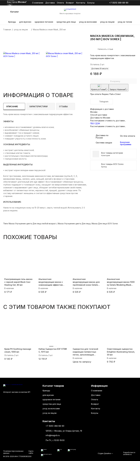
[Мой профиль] (117, 11)
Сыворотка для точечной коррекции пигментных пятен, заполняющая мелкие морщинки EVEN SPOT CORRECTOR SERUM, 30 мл (87, 352)
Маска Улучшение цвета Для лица (74, 223)
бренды (12, 22)
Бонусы (90, 3)
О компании (37, 3)
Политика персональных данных (13, 452)
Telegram (103, 101)
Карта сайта (31, 452)
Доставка (50, 3)
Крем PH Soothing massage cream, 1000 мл (17, 350)
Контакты (80, 3)
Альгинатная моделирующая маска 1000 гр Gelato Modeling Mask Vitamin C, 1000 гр (121, 282)
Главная (7, 29)
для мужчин (25, 22)
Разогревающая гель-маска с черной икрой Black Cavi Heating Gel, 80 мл (18, 282)
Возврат (70, 3)
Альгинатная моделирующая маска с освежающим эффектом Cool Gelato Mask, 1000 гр (51, 282)
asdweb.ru (127, 454)
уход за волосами (88, 22)
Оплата (60, 3)
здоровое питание (44, 22)
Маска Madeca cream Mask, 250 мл (49, 29)
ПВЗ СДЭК (95, 123)
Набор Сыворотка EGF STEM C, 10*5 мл (53, 350)
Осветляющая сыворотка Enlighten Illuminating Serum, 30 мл (121, 352)
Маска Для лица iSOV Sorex (105, 223)
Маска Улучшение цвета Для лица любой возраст (33, 223)
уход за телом (125, 22)
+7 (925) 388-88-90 (118, 3)
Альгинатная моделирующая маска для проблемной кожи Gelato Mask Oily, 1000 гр (86, 282)
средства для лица (66, 22)
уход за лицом (107, 22)
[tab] (14, 106)
